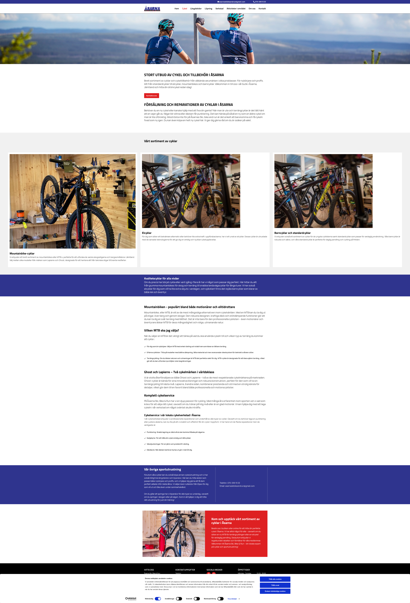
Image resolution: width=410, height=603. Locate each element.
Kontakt (262, 8)
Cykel (184, 8)
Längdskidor (196, 8)
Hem (177, 8)
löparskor (177, 478)
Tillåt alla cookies (275, 579)
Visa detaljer (232, 599)
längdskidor (164, 478)
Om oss (252, 8)
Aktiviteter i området (236, 8)
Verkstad (219, 8)
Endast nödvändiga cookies (275, 591)
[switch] (179, 598)
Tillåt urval (275, 585)
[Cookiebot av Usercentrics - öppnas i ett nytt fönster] (131, 598)
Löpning (208, 8)
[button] (151, 95)
